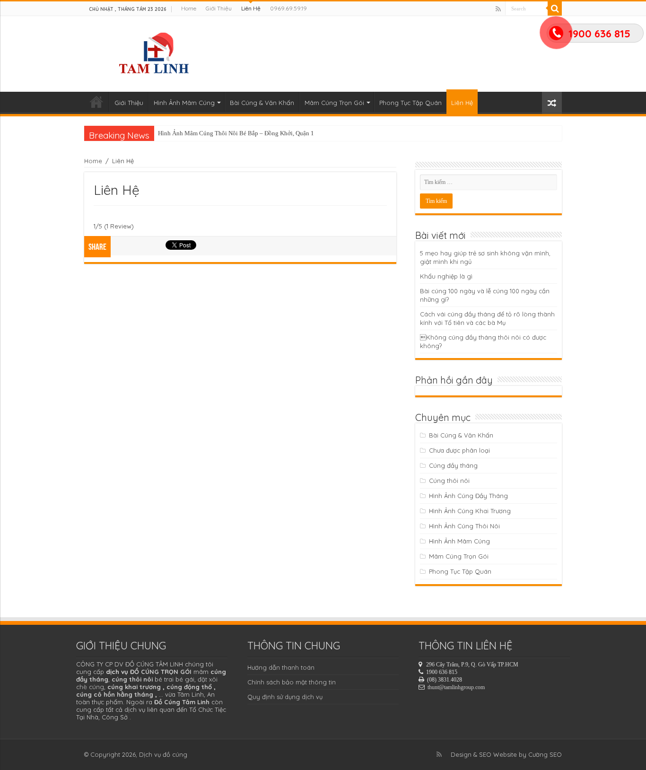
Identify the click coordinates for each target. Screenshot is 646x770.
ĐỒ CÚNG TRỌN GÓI (161, 671)
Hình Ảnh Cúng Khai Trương (470, 511)
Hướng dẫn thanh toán (280, 667)
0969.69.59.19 (288, 8)
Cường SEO (545, 754)
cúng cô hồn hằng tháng (114, 694)
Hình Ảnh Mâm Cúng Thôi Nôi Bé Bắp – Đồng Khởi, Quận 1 (236, 133)
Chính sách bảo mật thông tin (291, 682)
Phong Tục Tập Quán (410, 102)
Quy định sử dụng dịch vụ (285, 696)
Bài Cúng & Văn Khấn (262, 102)
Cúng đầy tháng (453, 465)
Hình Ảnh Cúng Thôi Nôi (464, 526)
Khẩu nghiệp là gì (446, 276)
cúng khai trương (134, 687)
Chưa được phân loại (459, 450)
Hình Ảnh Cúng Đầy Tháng (468, 495)
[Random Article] (552, 103)
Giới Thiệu (219, 8)
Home (188, 8)
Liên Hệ (251, 8)
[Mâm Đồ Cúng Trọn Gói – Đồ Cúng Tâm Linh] (155, 51)
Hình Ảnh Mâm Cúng (184, 102)
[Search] (555, 8)
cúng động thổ (189, 687)
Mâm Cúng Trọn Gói (334, 102)
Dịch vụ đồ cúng (163, 754)
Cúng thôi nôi (449, 480)
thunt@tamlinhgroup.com (456, 687)
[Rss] (498, 9)
